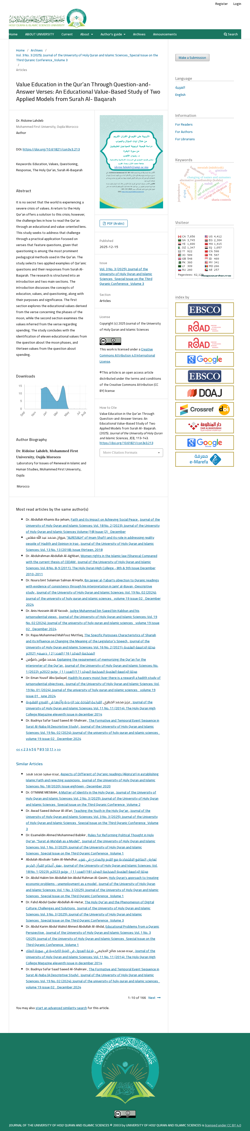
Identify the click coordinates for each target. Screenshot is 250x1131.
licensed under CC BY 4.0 (223, 1125)
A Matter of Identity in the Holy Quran (87, 792)
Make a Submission (192, 57)
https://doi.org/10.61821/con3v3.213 (51, 149)
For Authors (184, 132)
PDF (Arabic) (115, 223)
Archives (139, 34)
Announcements (165, 34)
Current (67, 34)
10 (47, 749)
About (85, 34)
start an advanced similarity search (61, 1008)
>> (59, 749)
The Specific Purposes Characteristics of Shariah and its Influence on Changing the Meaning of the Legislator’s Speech (91, 638)
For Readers (184, 124)
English (180, 94)
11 (51, 749)
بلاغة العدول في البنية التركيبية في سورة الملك (80, 951)
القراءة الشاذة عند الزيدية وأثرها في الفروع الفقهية (78, 702)
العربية (180, 87)
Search (232, 34)
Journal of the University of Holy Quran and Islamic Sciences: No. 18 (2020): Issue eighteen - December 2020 (90, 783)
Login (237, 4)
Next (152, 997)
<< (18, 749)
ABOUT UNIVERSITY (39, 34)
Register (221, 4)
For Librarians (185, 139)
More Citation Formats (120, 452)
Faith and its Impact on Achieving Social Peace (104, 519)
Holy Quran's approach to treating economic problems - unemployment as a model (92, 880)
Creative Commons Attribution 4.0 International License (127, 355)
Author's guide (112, 34)
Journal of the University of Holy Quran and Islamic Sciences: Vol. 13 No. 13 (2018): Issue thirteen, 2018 (90, 546)
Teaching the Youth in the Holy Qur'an (101, 810)
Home (13, 34)
